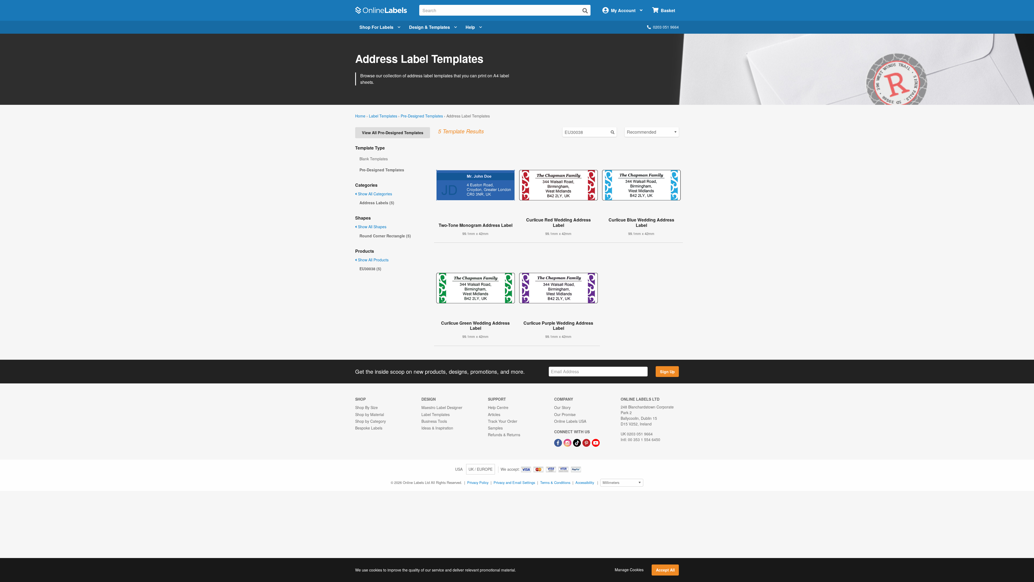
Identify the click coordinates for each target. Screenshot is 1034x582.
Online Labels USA (570, 421)
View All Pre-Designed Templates (392, 132)
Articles (494, 414)
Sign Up (667, 371)
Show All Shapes (371, 226)
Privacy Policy (477, 482)
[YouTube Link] (596, 442)
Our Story (562, 407)
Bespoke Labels (368, 428)
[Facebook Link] (558, 442)
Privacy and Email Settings (514, 482)
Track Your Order (502, 421)
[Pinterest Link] (586, 442)
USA (459, 469)
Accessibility (584, 482)
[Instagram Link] (568, 442)
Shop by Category (370, 421)
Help (470, 27)
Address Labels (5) (376, 202)
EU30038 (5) (370, 268)
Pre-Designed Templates (422, 116)
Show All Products (373, 259)
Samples (495, 428)
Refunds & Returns (504, 434)
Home (360, 116)
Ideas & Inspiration (437, 428)
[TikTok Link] (577, 442)
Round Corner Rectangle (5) (385, 235)
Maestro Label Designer (441, 407)
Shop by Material (369, 414)
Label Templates (383, 116)
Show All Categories (374, 193)
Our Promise (565, 414)
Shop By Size (366, 407)
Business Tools (434, 421)
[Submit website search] (585, 11)
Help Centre (498, 407)
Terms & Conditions (555, 482)
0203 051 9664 (666, 27)
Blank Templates (373, 158)
